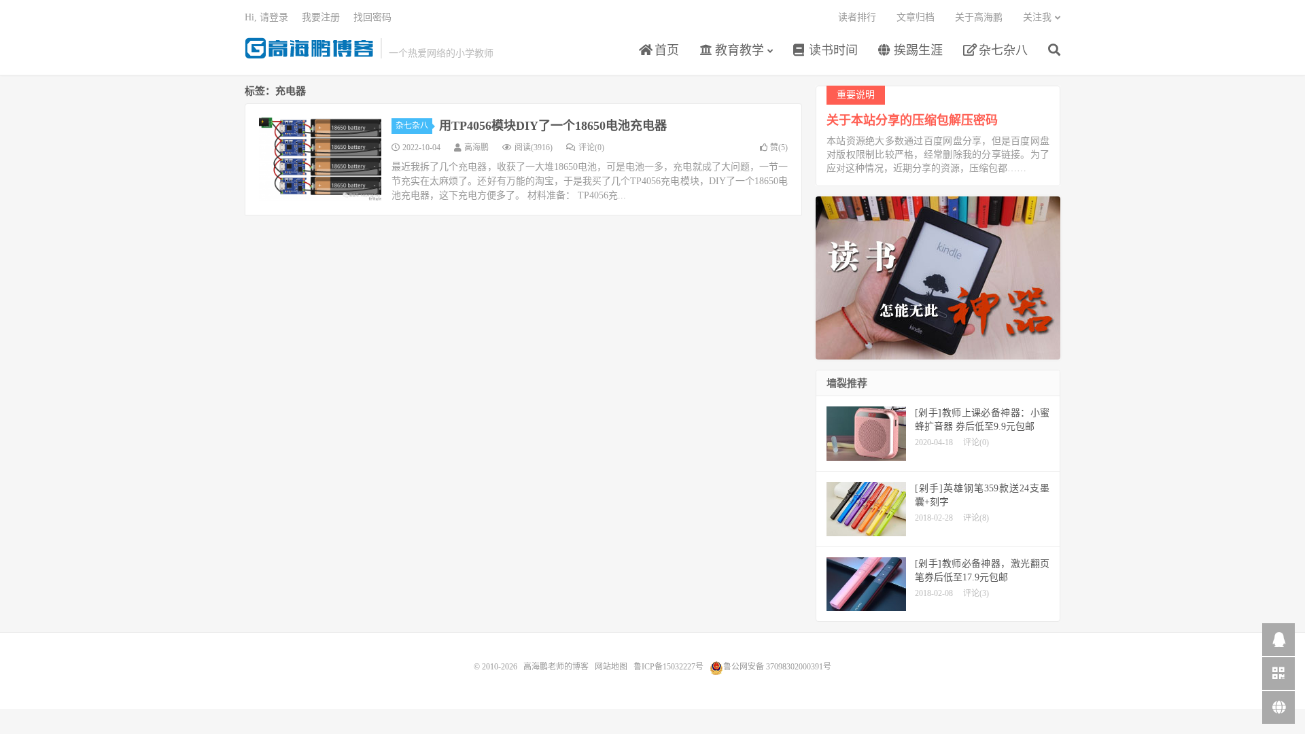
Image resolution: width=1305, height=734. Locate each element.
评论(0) (591, 147)
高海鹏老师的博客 (309, 48)
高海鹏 (476, 147)
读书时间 (831, 50)
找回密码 (372, 17)
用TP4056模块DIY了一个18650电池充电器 (553, 126)
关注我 (1037, 17)
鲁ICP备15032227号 (668, 666)
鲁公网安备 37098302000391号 (777, 666)
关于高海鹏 (979, 17)
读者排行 (857, 17)
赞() (779, 147)
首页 (665, 50)
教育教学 (738, 50)
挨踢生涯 (916, 50)
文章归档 (916, 17)
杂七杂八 (1001, 50)
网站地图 (611, 666)
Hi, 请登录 (266, 17)
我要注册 (321, 17)
